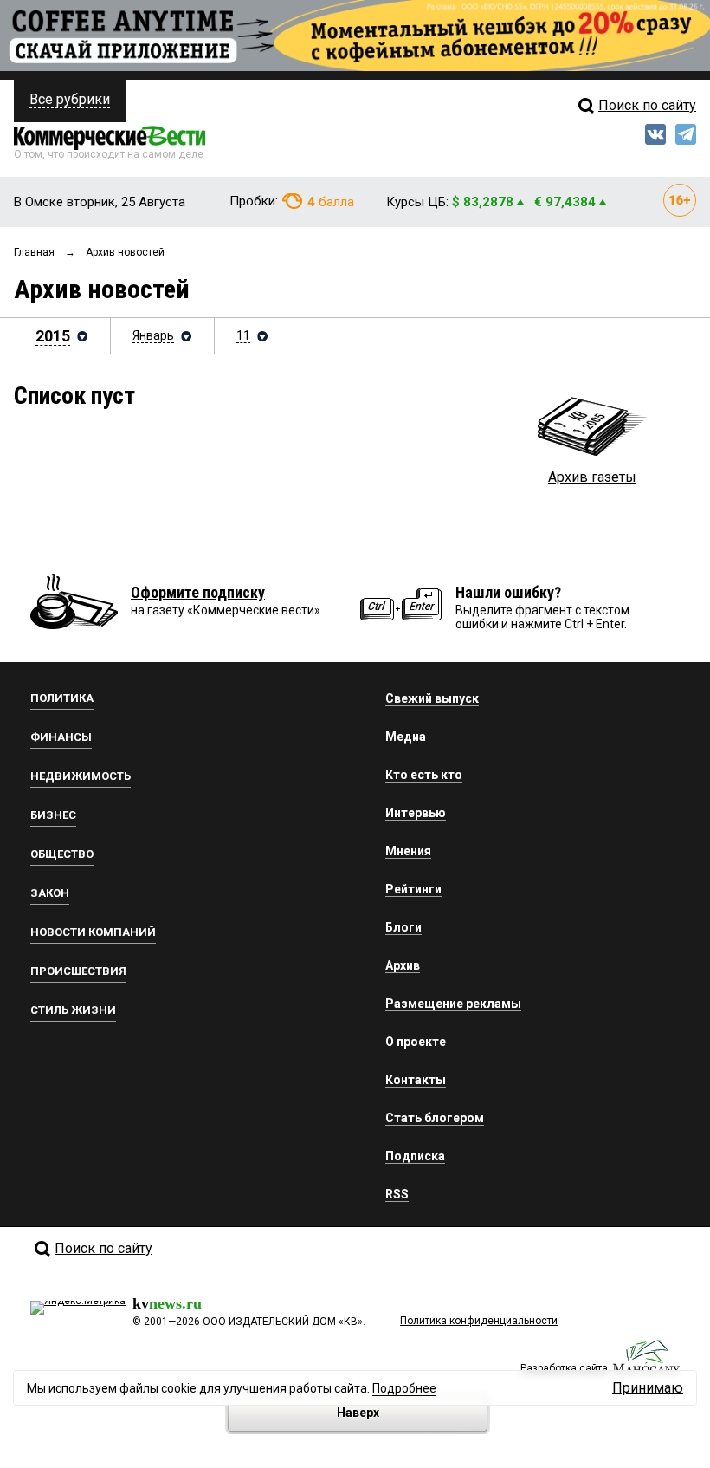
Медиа (405, 737)
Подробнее (404, 1388)
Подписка (415, 1156)
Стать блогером (434, 1118)
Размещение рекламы (453, 1003)
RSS (397, 1194)
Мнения (408, 851)
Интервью (415, 813)
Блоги (403, 927)
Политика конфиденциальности (479, 1321)
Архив (402, 965)
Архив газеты (592, 477)
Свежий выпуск (432, 698)
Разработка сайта (564, 1368)
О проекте (415, 1042)
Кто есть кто (423, 775)
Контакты (415, 1080)
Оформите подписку (198, 592)
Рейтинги (413, 889)
